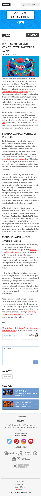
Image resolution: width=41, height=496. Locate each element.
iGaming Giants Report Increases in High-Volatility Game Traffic (24, 404)
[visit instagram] (23, 441)
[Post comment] (35, 362)
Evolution (7, 376)
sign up (23, 13)
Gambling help (20, 447)
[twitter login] (28, 17)
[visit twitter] (9, 441)
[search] (22, 4)
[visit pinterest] (16, 441)
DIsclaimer (20, 484)
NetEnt (9, 120)
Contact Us (21, 417)
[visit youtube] (30, 441)
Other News (33, 35)
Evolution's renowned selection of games (15, 91)
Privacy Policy (20, 482)
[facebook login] (24, 17)
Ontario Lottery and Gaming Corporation (15, 159)
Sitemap (20, 490)
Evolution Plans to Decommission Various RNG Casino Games (25, 393)
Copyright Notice (20, 487)
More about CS (22, 433)
